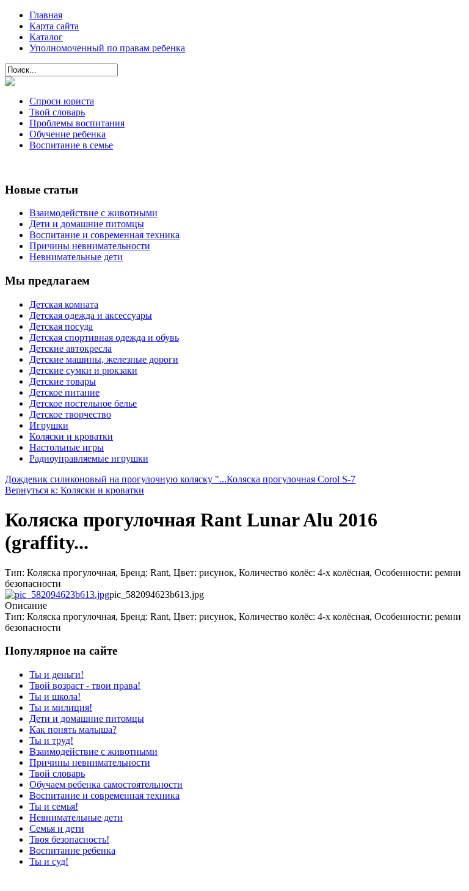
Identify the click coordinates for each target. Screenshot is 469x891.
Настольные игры (66, 447)
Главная (45, 15)
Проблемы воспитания (77, 123)
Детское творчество (70, 414)
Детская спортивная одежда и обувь (104, 337)
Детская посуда (61, 326)
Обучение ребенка (67, 134)
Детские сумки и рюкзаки (83, 370)
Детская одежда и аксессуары (90, 315)
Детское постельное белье (83, 403)
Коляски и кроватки (71, 436)
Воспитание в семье (71, 145)
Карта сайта (54, 26)
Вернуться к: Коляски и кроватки (74, 490)
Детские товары (62, 381)
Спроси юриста (61, 101)
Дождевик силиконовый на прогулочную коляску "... (116, 479)
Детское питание (64, 392)
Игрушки (48, 425)
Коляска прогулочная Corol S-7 (291, 479)
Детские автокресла (70, 348)
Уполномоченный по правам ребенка (107, 48)
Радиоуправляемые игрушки (88, 458)
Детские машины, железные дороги (103, 359)
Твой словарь (57, 112)
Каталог (46, 37)
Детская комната (63, 304)
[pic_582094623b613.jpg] (57, 594)
